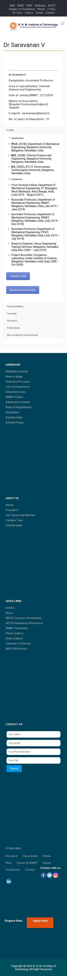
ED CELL (17, 12)
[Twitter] (49, 875)
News (9, 613)
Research (12, 856)
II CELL (51, 9)
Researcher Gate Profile (23, 290)
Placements (30, 856)
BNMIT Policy (14, 397)
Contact (50, 12)
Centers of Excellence (22, 9)
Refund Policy (15, 422)
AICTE (51, 5)
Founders (12, 510)
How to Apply (14, 376)
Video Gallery (14, 638)
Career (39, 12)
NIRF (29, 5)
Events (10, 607)
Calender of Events (18, 643)
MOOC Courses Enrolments (24, 618)
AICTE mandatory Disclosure (24, 623)
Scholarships (14, 417)
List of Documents (18, 386)
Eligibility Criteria (17, 371)
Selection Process (18, 381)
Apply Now (40, 920)
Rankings (40, 5)
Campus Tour (14, 520)
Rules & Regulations (19, 407)
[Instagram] (55, 875)
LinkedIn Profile (18, 276)
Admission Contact (18, 402)
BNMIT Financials (17, 628)
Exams (29, 12)
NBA (12, 5)
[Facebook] (43, 875)
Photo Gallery (14, 633)
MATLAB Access (16, 648)
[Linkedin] (9, 881)
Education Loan (15, 391)
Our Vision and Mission (20, 515)
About (9, 505)
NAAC (20, 5)
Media (41, 9)
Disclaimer (13, 412)
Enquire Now (13, 920)
